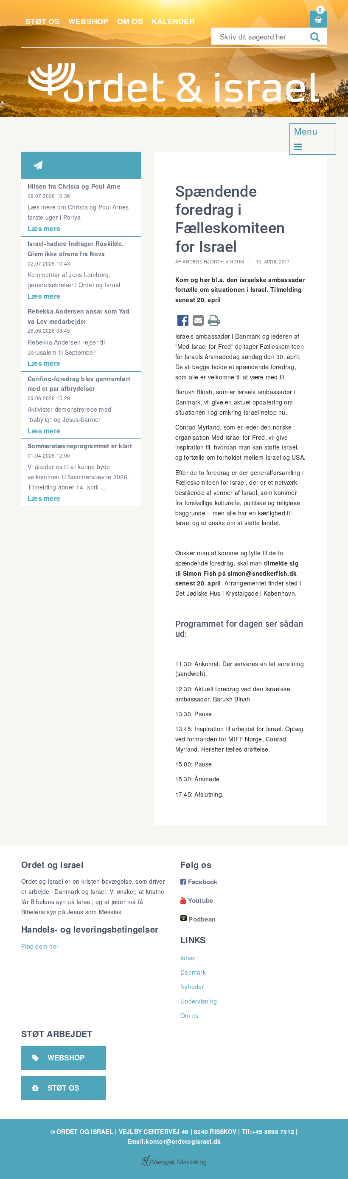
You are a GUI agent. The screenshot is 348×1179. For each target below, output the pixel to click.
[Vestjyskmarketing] (174, 1160)
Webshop (88, 21)
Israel (188, 957)
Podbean (202, 919)
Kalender (173, 21)
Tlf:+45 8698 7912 (268, 1131)
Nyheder (192, 986)
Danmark (193, 972)
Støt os (42, 21)
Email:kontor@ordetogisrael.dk (174, 1141)
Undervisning (198, 1001)
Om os (130, 21)
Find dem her (40, 946)
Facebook (199, 881)
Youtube (196, 900)
